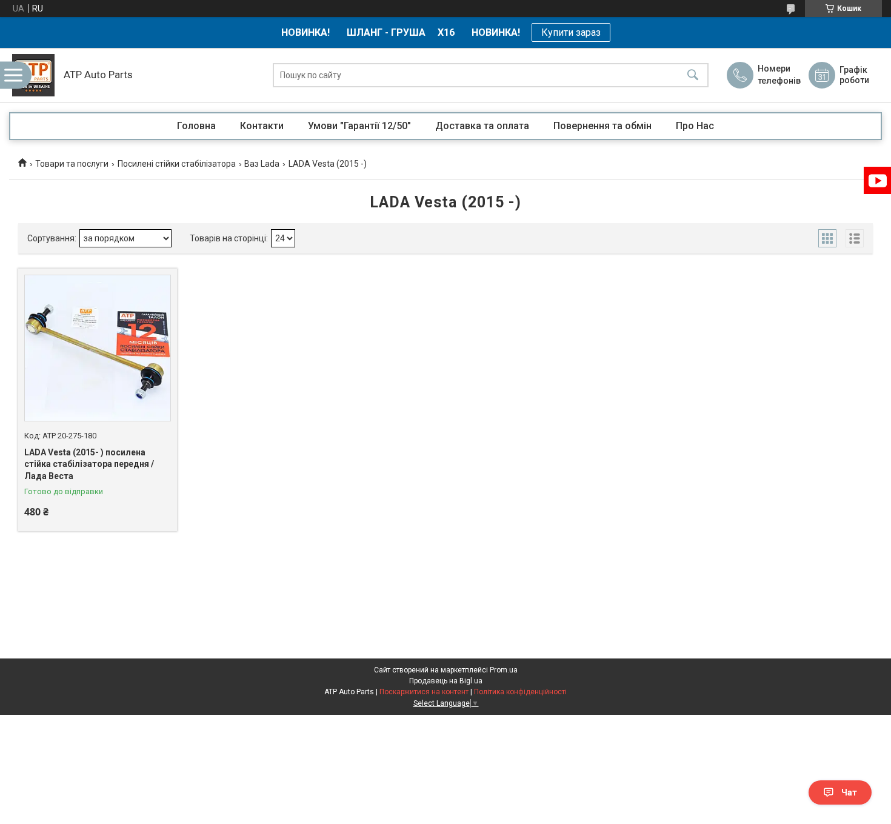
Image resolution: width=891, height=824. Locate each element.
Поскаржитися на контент (424, 692)
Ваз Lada (261, 164)
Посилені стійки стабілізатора (177, 164)
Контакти (262, 126)
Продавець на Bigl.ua (445, 681)
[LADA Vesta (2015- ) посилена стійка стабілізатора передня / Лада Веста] (97, 348)
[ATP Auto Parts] (33, 75)
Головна (196, 126)
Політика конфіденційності (520, 692)
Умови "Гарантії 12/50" (359, 126)
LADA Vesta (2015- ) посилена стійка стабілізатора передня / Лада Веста (89, 464)
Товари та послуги (71, 164)
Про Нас (695, 126)
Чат (849, 792)
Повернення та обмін (602, 126)
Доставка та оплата (482, 126)
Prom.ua (504, 670)
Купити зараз (571, 32)
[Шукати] (692, 75)
